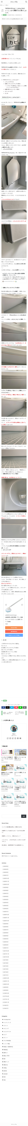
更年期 (5, 1071)
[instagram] (10, 738)
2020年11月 (6, 981)
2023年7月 (5, 893)
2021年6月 (5, 963)
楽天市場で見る (14, 631)
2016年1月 (5, 1008)
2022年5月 (5, 935)
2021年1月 (5, 975)
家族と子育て (7, 1055)
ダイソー (6, 1037)
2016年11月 (6, 1002)
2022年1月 (5, 948)
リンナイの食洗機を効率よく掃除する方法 (12, 827)
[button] (3, 707)
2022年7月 (5, 929)
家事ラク (6, 1052)
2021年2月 (5, 972)
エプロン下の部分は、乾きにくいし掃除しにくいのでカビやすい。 (16, 86)
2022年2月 (5, 945)
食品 (5, 1080)
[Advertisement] (14, 681)
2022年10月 (6, 920)
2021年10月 (6, 957)
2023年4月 (5, 902)
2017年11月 (6, 999)
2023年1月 (5, 911)
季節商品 (6, 1049)
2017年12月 (6, 996)
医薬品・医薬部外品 (8, 1046)
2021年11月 (6, 954)
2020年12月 (6, 978)
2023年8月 (5, 890)
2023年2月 (5, 908)
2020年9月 (5, 987)
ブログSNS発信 (7, 1040)
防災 (5, 1077)
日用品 (4, 15)
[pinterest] (18, 738)
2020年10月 (6, 984)
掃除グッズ (6, 1061)
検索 (24, 816)
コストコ (6, 1025)
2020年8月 (5, 990)
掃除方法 (6, 1065)
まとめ (6, 93)
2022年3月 (5, 942)
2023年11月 (6, 881)
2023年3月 (5, 905)
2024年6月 (5, 866)
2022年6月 (5, 932)
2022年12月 (6, 914)
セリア (5, 1034)
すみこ (14, 734)
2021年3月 (5, 969)
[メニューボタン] (2, 2)
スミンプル (14, 2)
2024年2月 (5, 872)
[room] (15, 738)
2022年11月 (6, 917)
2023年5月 (5, 899)
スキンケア (6, 1028)
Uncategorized (7, 1019)
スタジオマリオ (7, 1031)
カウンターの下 (9, 91)
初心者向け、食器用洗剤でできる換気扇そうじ (13, 845)
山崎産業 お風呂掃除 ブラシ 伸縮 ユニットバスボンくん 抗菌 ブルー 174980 (14, 619)
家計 (5, 1058)
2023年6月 (5, 896)
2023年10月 (6, 884)
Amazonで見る (14, 627)
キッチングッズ (7, 1022)
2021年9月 (5, 960)
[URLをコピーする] (25, 707)
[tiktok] (13, 738)
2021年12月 (6, 951)
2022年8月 (5, 926)
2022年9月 (5, 923)
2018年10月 (6, 993)
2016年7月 (5, 1005)
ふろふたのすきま (9, 81)
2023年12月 (6, 878)
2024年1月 (5, 875)
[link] (8, 738)
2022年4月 (5, 938)
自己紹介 (6, 1074)
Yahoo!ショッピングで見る (14, 635)
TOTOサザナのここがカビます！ (11, 80)
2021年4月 (5, 966)
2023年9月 (5, 887)
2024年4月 (5, 869)
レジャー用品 (7, 1043)
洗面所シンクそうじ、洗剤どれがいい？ (11, 836)
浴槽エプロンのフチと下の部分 (12, 83)
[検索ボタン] (26, 2)
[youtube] (20, 738)
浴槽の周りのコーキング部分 (12, 89)
